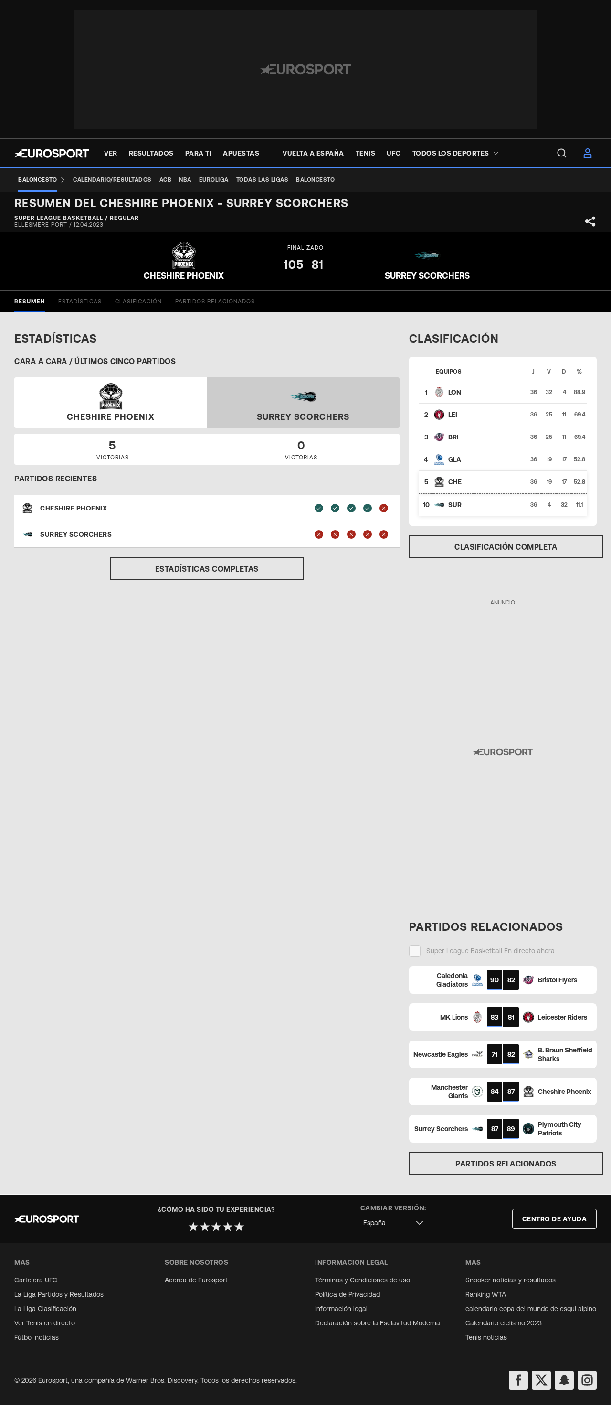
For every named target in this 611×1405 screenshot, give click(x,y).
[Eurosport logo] (51, 153)
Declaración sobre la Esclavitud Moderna (377, 1323)
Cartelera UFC (35, 1280)
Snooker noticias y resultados (510, 1280)
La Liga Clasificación (45, 1308)
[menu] (562, 153)
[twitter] (541, 1380)
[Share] (590, 221)
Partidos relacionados (506, 1163)
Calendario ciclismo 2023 (503, 1323)
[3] (216, 1226)
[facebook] (518, 1380)
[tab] (29, 301)
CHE (455, 482)
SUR (455, 505)
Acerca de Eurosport (196, 1280)
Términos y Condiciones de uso (362, 1280)
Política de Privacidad (347, 1294)
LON (454, 392)
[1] (193, 1226)
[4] (227, 1226)
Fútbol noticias (36, 1337)
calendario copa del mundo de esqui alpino (530, 1308)
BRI (453, 437)
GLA (454, 459)
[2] (205, 1226)
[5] (239, 1226)
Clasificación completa (505, 546)
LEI (452, 414)
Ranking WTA (485, 1294)
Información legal (341, 1308)
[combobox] (393, 1223)
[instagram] (587, 1380)
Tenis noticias (486, 1337)
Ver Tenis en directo (44, 1323)
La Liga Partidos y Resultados (59, 1294)
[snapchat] (564, 1380)
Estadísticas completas (207, 568)
